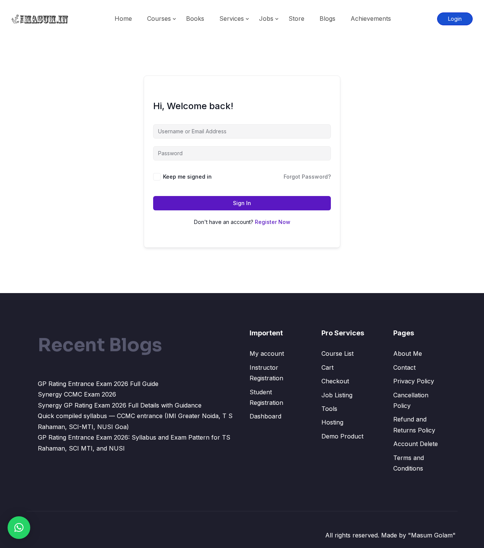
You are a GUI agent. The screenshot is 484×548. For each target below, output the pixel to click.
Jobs (266, 18)
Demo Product (342, 436)
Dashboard (265, 416)
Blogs (327, 18)
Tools (329, 408)
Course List (337, 353)
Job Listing (336, 395)
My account (267, 353)
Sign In (242, 203)
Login (455, 18)
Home (123, 18)
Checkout (335, 381)
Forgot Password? (307, 176)
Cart (327, 367)
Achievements (371, 18)
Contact (404, 367)
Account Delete (415, 444)
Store (296, 18)
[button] (19, 527)
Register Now (272, 222)
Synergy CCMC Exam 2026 (77, 394)
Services (231, 18)
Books (195, 18)
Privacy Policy (413, 381)
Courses (159, 18)
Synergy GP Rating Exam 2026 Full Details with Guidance (120, 405)
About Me (407, 353)
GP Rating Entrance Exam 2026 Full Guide (98, 383)
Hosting (332, 422)
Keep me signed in (187, 176)
